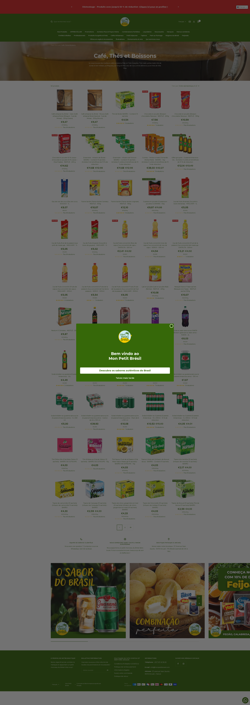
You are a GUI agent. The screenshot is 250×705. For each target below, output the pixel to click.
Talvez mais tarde (125, 378)
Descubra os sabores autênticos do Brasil (125, 370)
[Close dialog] (171, 325)
